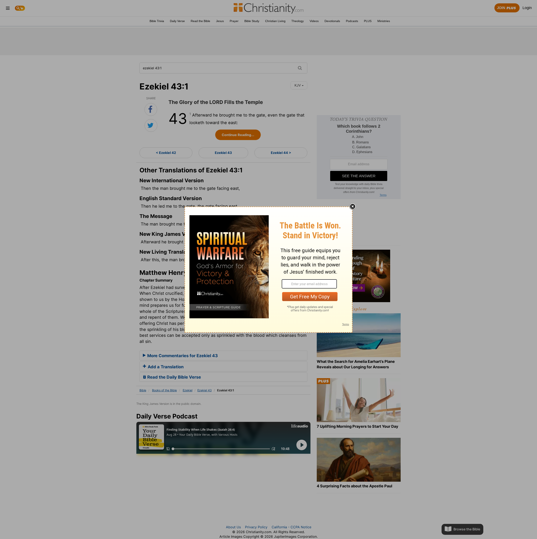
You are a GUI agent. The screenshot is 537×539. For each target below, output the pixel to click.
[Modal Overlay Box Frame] (268, 270)
